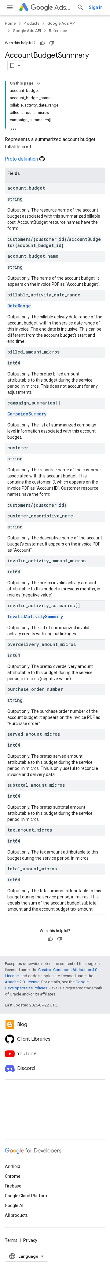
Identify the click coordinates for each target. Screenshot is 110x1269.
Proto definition (22, 159)
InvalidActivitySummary (35, 616)
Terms (11, 1240)
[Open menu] (10, 7)
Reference (58, 30)
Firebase (13, 1186)
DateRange (19, 306)
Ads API (63, 7)
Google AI (14, 1205)
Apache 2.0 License (22, 982)
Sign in (96, 7)
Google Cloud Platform (27, 1195)
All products (16, 1215)
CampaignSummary (26, 414)
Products (31, 23)
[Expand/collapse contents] (38, 83)
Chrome (12, 1176)
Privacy (30, 1240)
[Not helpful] (51, 43)
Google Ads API (61, 23)
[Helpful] (42, 43)
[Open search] (80, 7)
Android (12, 1166)
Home (10, 23)
